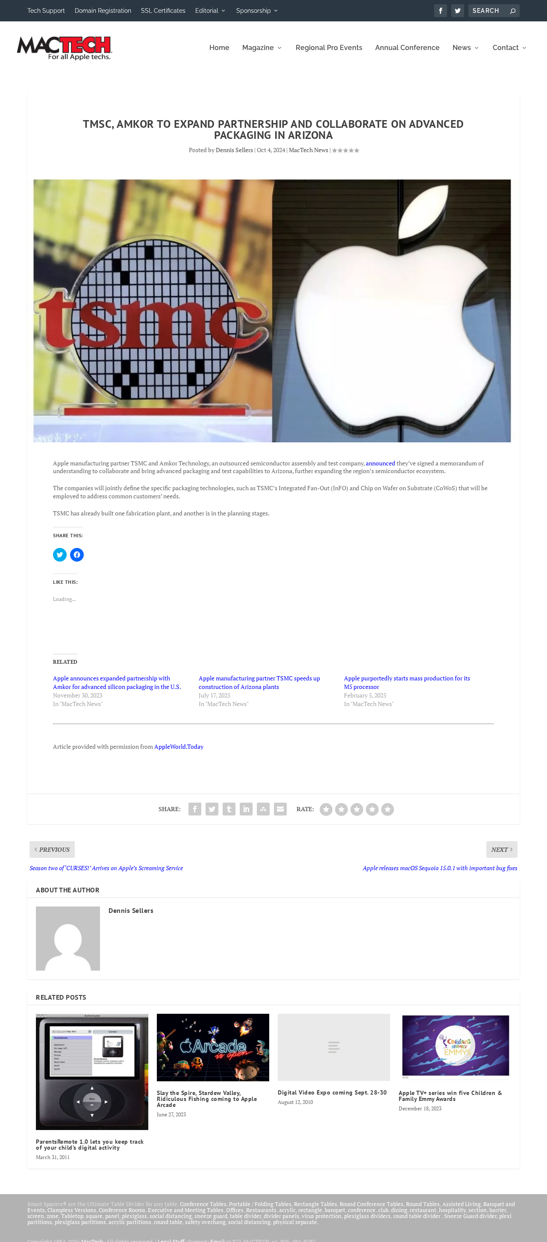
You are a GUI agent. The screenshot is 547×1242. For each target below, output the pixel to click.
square (94, 1216)
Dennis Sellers (234, 150)
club (383, 1210)
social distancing (171, 1216)
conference (362, 1210)
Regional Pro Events (329, 48)
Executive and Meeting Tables (186, 1210)
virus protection (321, 1216)
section (477, 1210)
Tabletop (72, 1216)
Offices (235, 1210)
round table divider (417, 1216)
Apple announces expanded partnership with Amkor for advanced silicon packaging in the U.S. (117, 682)
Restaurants (261, 1210)
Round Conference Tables (371, 1204)
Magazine (258, 48)
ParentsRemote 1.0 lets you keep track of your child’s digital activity (90, 1144)
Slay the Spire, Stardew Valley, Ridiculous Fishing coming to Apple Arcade (207, 1099)
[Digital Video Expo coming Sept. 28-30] (334, 1047)
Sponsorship (253, 10)
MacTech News (308, 150)
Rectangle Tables (315, 1204)
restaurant (423, 1210)
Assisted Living (461, 1204)
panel (112, 1216)
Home (219, 48)
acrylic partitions (130, 1222)
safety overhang (205, 1222)
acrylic (287, 1210)
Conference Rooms (122, 1210)
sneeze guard (210, 1216)
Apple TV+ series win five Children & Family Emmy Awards (450, 1096)
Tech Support (46, 10)
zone (53, 1216)
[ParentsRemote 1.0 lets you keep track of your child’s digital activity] (92, 1072)
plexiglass (134, 1216)
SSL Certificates (163, 10)
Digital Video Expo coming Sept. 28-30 (332, 1092)
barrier (497, 1210)
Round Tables (423, 1204)
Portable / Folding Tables (260, 1204)
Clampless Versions (71, 1210)
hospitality (452, 1210)
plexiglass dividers (367, 1216)
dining (399, 1210)
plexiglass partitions (80, 1222)
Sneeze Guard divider (470, 1216)
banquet (335, 1210)
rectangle (310, 1210)
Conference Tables (203, 1204)
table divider (245, 1216)
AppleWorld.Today (178, 746)
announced (381, 463)
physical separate (295, 1222)
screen (35, 1216)
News (462, 48)
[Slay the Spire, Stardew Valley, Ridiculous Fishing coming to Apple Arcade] (213, 1047)
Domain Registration (103, 10)
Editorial (206, 10)
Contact (506, 48)
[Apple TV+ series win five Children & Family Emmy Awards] (455, 1047)
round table (168, 1222)
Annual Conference (407, 48)
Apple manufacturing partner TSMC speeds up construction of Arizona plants (259, 682)
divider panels (281, 1216)
